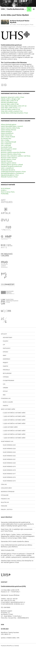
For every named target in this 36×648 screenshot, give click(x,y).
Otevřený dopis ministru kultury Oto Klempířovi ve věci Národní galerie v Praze (17, 561)
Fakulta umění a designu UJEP (10, 99)
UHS (4, 384)
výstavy (5, 391)
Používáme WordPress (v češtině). (10, 645)
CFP (4, 344)
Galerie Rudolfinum (7, 133)
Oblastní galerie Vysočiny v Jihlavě (12, 164)
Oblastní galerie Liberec (8, 163)
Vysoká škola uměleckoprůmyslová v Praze (14, 113)
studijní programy (8, 380)
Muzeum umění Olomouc (9, 158)
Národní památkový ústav (9, 102)
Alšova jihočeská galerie (8, 124)
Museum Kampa (6, 151)
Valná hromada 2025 (9, 445)
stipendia (6, 377)
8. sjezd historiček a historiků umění (14, 413)
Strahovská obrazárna (8, 170)
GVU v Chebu (5, 140)
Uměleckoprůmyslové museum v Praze (13, 171)
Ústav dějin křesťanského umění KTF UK (13, 106)
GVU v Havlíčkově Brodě (8, 142)
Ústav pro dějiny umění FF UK (10, 109)
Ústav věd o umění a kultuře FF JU (11, 111)
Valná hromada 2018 (9, 470)
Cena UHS (4, 484)
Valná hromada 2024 (9, 448)
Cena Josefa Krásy (6, 488)
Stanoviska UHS (6, 398)
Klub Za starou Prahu (8, 192)
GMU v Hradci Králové (8, 137)
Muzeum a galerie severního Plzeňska (13, 152)
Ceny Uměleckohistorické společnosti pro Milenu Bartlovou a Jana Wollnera (16, 546)
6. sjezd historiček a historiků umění (14, 420)
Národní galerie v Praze (8, 159)
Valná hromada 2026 (7, 550)
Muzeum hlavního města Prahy (11, 154)
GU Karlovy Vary (6, 138)
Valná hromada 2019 (9, 466)
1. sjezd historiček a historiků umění (14, 438)
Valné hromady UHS (7, 441)
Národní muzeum (6, 161)
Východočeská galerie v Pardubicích (12, 173)
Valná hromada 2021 (9, 459)
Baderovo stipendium (7, 491)
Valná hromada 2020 (9, 463)
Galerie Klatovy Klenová (8, 130)
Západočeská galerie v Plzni (10, 175)
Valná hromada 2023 (9, 452)
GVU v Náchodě (6, 145)
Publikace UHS (5, 499)
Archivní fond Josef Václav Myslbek (19, 21)
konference (6, 359)
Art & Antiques (5, 188)
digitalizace (6, 348)
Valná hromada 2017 (9, 473)
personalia (6, 370)
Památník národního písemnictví (11, 166)
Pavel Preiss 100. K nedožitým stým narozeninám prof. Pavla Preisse (16, 530)
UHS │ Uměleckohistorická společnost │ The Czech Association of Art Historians (14, 9)
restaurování (7, 373)
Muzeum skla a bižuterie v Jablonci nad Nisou (15, 156)
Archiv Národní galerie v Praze (25, 24)
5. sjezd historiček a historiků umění (14, 423)
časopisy (5, 341)
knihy (4, 355)
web (4, 395)
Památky (5, 405)
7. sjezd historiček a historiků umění (14, 416)
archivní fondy (7, 337)
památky (5, 366)
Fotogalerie (4, 495)
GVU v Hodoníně (6, 144)
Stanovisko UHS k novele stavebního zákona (15, 541)
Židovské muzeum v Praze (9, 177)
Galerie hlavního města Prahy (10, 128)
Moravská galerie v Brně (8, 149)
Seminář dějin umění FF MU (10, 104)
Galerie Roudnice (6, 131)
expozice (5, 352)
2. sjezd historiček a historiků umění (14, 434)
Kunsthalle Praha (6, 147)
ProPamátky (4, 194)
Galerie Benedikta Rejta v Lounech (12, 126)
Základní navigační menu (33, 9)
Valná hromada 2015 (9, 481)
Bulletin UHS (5, 502)
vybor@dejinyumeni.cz (17, 602)
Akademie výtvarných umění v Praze (12, 97)
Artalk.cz (3, 190)
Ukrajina (5, 387)
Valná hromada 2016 (9, 477)
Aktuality (4, 334)
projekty (5, 362)
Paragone (4, 506)
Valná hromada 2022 (9, 456)
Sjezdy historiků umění (8, 409)
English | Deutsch (6, 509)
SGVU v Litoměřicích (7, 168)
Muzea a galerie (8, 402)
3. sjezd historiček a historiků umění (14, 430)
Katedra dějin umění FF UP (9, 101)
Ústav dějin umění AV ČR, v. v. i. (11, 108)
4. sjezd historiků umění (10, 427)
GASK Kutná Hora (6, 135)
